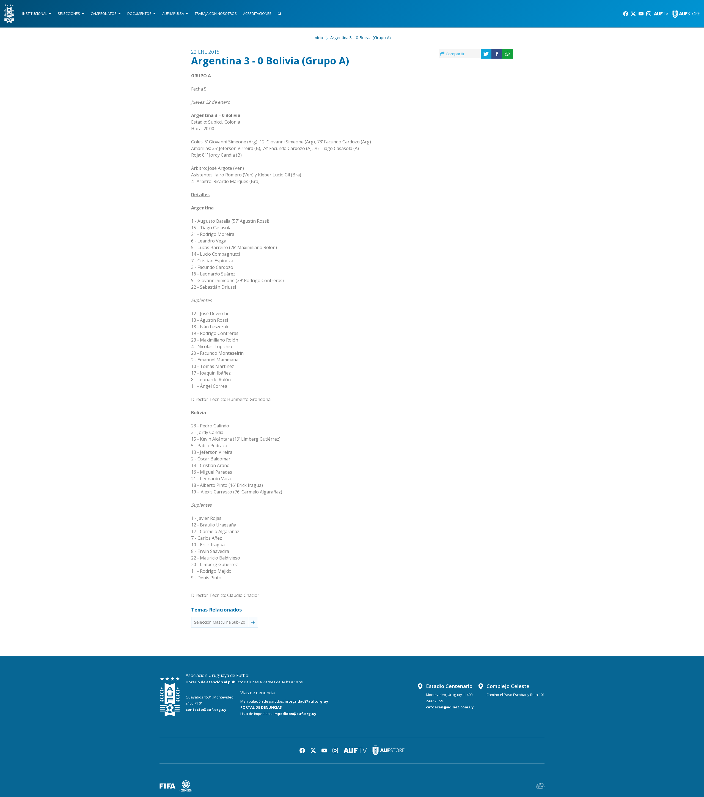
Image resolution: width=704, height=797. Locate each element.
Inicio (318, 37)
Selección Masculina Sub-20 (219, 622)
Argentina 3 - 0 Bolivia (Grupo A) (360, 37)
